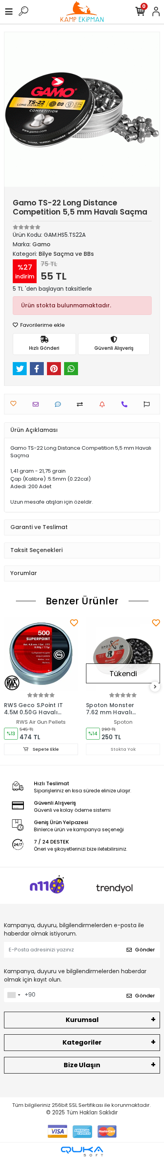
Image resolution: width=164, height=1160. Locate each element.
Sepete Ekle (45, 749)
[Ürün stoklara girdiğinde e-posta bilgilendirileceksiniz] (104, 404)
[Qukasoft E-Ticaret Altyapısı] (82, 1151)
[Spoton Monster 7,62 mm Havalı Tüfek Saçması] (123, 654)
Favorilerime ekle (42, 325)
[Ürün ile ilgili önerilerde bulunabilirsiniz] (149, 404)
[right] (155, 687)
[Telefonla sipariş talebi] (126, 404)
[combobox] (13, 995)
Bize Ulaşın (82, 1065)
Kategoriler (82, 1042)
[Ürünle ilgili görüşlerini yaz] (60, 404)
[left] (9, 687)
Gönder (145, 949)
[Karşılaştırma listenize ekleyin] (82, 404)
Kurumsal (82, 1019)
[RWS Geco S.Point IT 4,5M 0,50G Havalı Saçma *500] (41, 654)
